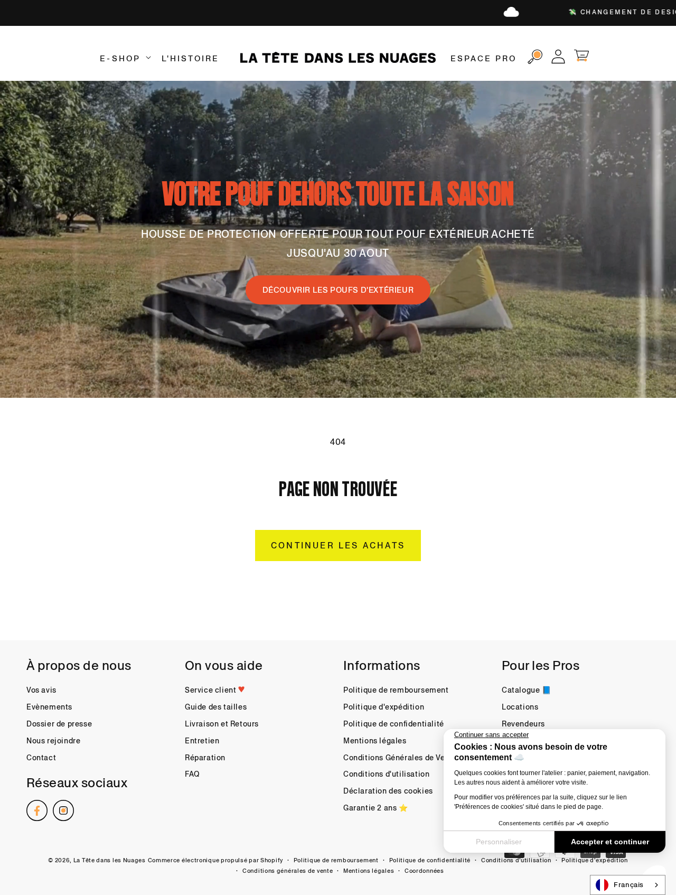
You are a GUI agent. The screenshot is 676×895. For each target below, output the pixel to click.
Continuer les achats (338, 545)
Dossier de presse (59, 724)
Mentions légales (375, 740)
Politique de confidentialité (393, 724)
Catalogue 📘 (526, 690)
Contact (41, 757)
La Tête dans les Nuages (109, 860)
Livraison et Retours (222, 724)
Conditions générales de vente (287, 870)
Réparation (205, 757)
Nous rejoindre (53, 740)
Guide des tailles (216, 707)
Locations (520, 707)
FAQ (192, 774)
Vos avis (41, 690)
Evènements (49, 707)
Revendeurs (523, 724)
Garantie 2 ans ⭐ (375, 808)
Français (629, 885)
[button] (124, 58)
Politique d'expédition (383, 707)
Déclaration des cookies (388, 791)
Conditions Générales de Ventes (402, 757)
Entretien (202, 740)
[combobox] (627, 885)
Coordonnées (424, 870)
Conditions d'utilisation (386, 774)
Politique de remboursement (396, 690)
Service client (211, 690)
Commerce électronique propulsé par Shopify (215, 860)
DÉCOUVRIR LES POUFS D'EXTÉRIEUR (338, 289)
